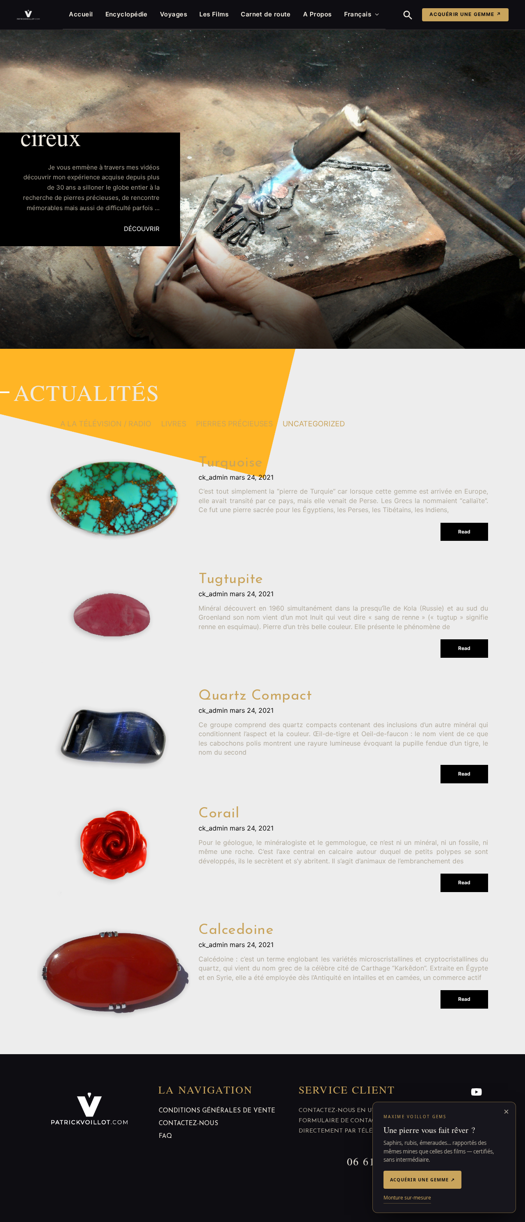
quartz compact (255, 696)
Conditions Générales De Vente (217, 1111)
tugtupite (231, 579)
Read (464, 532)
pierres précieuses (234, 423)
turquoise (231, 463)
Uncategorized (314, 423)
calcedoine (236, 930)
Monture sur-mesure (407, 1197)
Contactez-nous (188, 1124)
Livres (173, 423)
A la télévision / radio (105, 423)
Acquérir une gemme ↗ (465, 14)
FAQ (165, 1136)
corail (219, 814)
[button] (408, 15)
